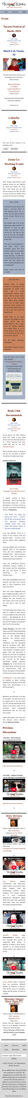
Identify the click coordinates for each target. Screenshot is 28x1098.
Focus (21, 1096)
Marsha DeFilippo (14, 84)
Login (6, 149)
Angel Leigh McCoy (14, 89)
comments (14, 42)
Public (18, 428)
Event (17, 44)
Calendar (14, 117)
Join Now (14, 149)
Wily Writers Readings (14, 817)
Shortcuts (15, 12)
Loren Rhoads (7, 851)
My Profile (15, 1049)
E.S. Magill (14, 86)
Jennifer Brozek (18, 848)
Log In (6, 1049)
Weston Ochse (14, 93)
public (15, 430)
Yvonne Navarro (14, 91)
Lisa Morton (7, 848)
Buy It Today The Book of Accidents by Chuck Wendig (14, 491)
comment (14, 427)
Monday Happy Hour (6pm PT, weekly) (14, 1001)
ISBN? (25, 1049)
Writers (19, 177)
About (6, 12)
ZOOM (24, 12)
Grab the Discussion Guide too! (13, 766)
